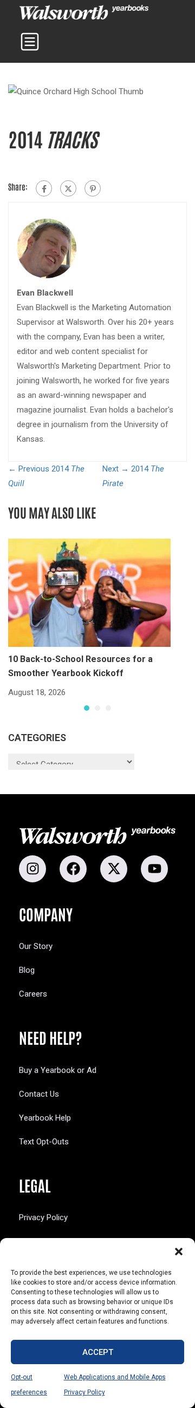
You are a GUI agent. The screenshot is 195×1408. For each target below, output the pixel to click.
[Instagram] (32, 868)
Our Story (36, 946)
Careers (33, 994)
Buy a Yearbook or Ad (57, 1070)
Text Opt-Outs (44, 1142)
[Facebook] (44, 188)
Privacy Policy (43, 1217)
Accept (97, 1352)
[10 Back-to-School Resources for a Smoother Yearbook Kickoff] (89, 592)
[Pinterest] (92, 188)
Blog (27, 970)
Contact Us (39, 1094)
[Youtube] (154, 868)
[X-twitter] (113, 868)
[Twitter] (68, 188)
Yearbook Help (45, 1118)
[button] (178, 1251)
